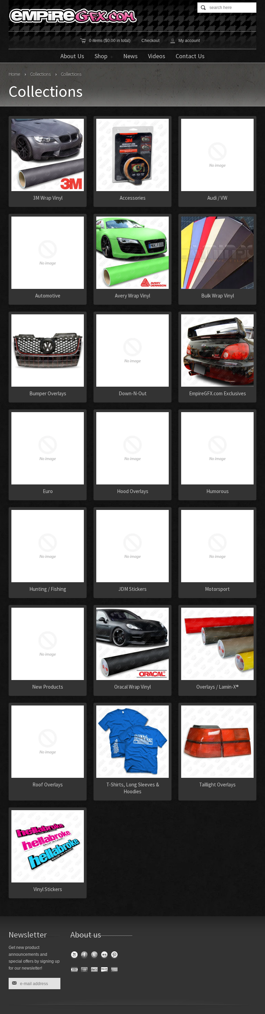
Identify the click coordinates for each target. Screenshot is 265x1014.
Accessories (133, 198)
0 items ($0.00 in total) (109, 40)
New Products (47, 686)
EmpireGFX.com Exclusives (217, 393)
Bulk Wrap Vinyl (217, 295)
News (130, 56)
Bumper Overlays (47, 393)
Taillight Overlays (217, 784)
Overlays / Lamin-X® (217, 686)
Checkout (150, 40)
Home (14, 74)
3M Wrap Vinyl (47, 198)
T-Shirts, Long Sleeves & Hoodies (132, 788)
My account (189, 40)
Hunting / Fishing (47, 589)
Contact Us (190, 56)
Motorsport (217, 589)
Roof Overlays (47, 784)
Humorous (217, 491)
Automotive (47, 295)
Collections (40, 74)
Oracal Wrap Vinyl (132, 686)
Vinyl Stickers (47, 889)
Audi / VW (217, 198)
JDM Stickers (132, 589)
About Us (72, 56)
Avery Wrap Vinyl (132, 295)
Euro (48, 491)
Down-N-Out (133, 393)
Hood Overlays (132, 491)
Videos (156, 56)
